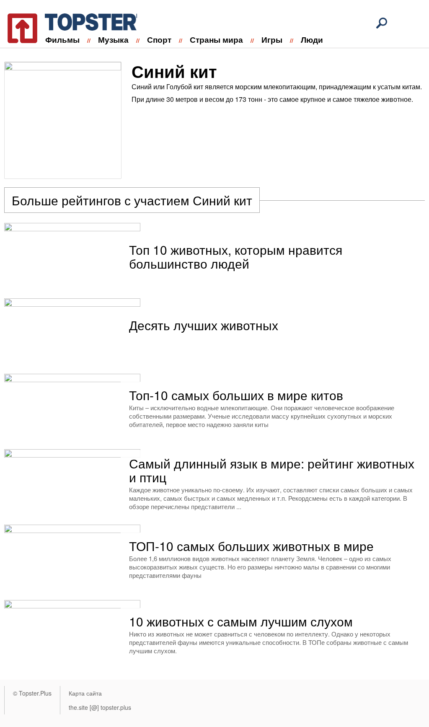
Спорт (159, 40)
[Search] (381, 23)
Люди (312, 40)
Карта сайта (85, 693)
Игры (271, 40)
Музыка (113, 40)
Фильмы (62, 40)
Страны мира (216, 40)
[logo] (67, 26)
